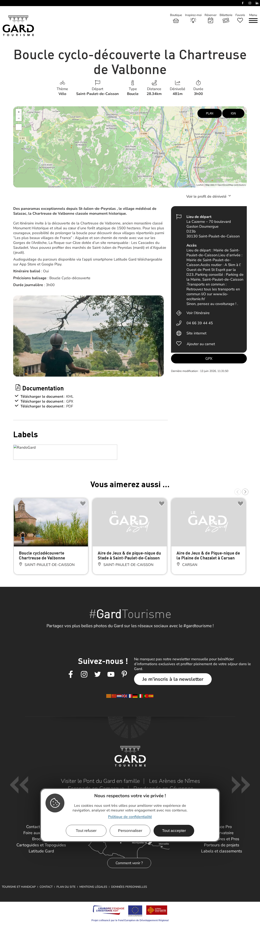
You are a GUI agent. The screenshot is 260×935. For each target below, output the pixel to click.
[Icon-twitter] (97, 674)
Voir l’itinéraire (198, 312)
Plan (209, 113)
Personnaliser (130, 830)
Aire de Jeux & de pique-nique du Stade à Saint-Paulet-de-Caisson (129, 555)
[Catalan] (109, 695)
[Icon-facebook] (70, 674)
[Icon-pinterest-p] (124, 674)
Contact (46, 887)
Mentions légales (93, 887)
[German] (135, 695)
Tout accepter (174, 830)
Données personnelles (129, 887)
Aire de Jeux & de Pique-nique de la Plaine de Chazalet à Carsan (208, 555)
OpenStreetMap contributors (231, 184)
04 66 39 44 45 (199, 323)
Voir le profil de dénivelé (207, 196)
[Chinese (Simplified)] (114, 695)
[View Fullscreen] (19, 127)
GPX (208, 358)
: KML (69, 396)
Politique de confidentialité (130, 816)
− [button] (19, 118)
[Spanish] (151, 695)
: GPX (68, 401)
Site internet (196, 333)
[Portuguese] (145, 695)
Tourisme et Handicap (19, 887)
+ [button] (19, 111)
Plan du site (66, 887)
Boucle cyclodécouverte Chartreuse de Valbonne (42, 555)
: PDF (68, 406)
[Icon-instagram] (84, 674)
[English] (124, 695)
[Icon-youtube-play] (111, 674)
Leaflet (200, 184)
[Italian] (140, 695)
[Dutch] (119, 695)
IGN (233, 113)
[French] (130, 695)
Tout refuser (86, 830)
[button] (237, 492)
